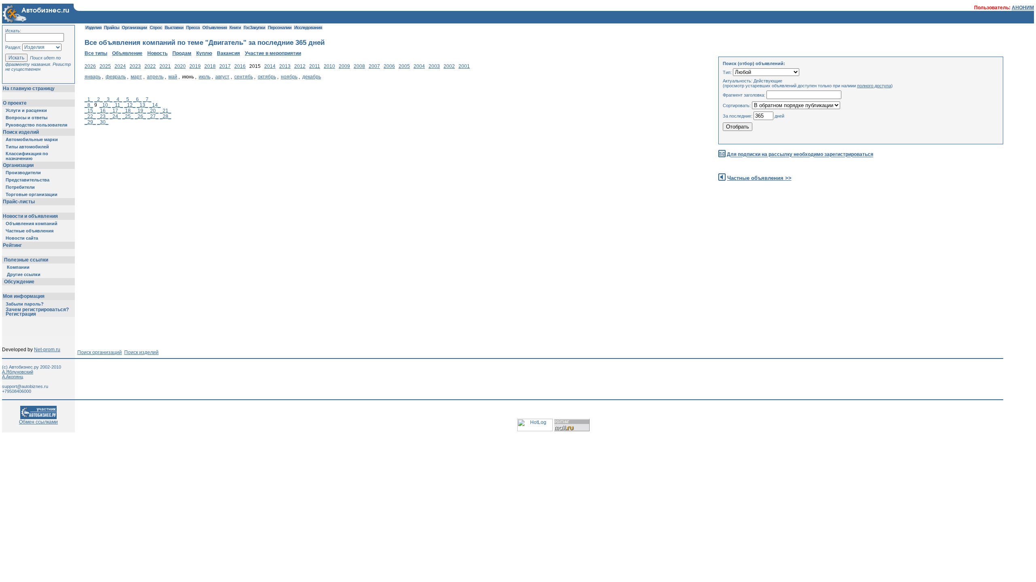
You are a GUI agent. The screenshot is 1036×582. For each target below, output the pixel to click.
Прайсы (111, 27)
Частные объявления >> (759, 178)
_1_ (89, 99)
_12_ (130, 105)
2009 (344, 66)
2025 (105, 66)
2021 (165, 66)
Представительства (27, 179)
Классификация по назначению (27, 156)
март (136, 77)
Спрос (156, 27)
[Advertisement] (232, 199)
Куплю (204, 53)
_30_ (102, 122)
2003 (434, 66)
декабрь (311, 77)
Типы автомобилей (27, 146)
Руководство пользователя (36, 124)
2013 (285, 66)
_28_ (165, 116)
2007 (374, 66)
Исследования (308, 27)
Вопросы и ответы (26, 117)
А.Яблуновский (17, 371)
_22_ (90, 116)
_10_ (105, 105)
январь (93, 77)
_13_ (142, 105)
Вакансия (228, 53)
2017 (225, 66)
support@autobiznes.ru (25, 386)
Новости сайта (22, 238)
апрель (155, 77)
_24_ (115, 116)
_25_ (128, 116)
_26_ (140, 116)
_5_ (127, 99)
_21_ (165, 111)
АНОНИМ (1023, 8)
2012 (300, 66)
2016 (240, 66)
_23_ (102, 116)
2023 (135, 66)
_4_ (118, 99)
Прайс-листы (19, 202)
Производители (23, 172)
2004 (419, 66)
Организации (18, 165)
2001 (464, 66)
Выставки (174, 27)
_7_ (147, 99)
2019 (195, 66)
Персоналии (279, 27)
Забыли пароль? (25, 304)
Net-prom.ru (47, 349)
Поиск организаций (99, 352)
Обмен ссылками (38, 422)
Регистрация (21, 314)
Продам (181, 53)
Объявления (214, 27)
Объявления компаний (31, 223)
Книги (235, 27)
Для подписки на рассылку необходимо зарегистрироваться (800, 155)
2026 (90, 66)
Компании (18, 267)
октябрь (267, 77)
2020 (180, 66)
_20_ (153, 111)
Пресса (192, 27)
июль (204, 77)
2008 (359, 66)
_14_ (155, 105)
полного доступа (874, 85)
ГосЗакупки (254, 27)
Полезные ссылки (26, 260)
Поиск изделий (21, 132)
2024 (120, 66)
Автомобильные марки (32, 139)
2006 (389, 66)
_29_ (90, 122)
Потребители (20, 187)
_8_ (89, 105)
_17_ (115, 111)
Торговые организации (31, 194)
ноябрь (289, 77)
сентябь (243, 77)
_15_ (90, 111)
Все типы (96, 53)
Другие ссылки (24, 274)
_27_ (153, 116)
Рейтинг (12, 245)
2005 (404, 66)
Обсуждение (19, 282)
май (172, 77)
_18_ (128, 111)
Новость (157, 53)
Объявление (127, 53)
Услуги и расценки (26, 110)
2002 (449, 66)
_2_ (98, 99)
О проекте (15, 103)
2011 (314, 66)
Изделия (93, 27)
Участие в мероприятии (273, 53)
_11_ (117, 105)
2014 (270, 66)
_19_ (140, 111)
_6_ (137, 99)
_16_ (102, 111)
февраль (116, 77)
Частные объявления (29, 230)
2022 (150, 66)
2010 (329, 66)
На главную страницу (29, 88)
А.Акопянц (12, 376)
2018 (210, 66)
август (222, 77)
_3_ (108, 99)
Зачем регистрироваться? (37, 309)
